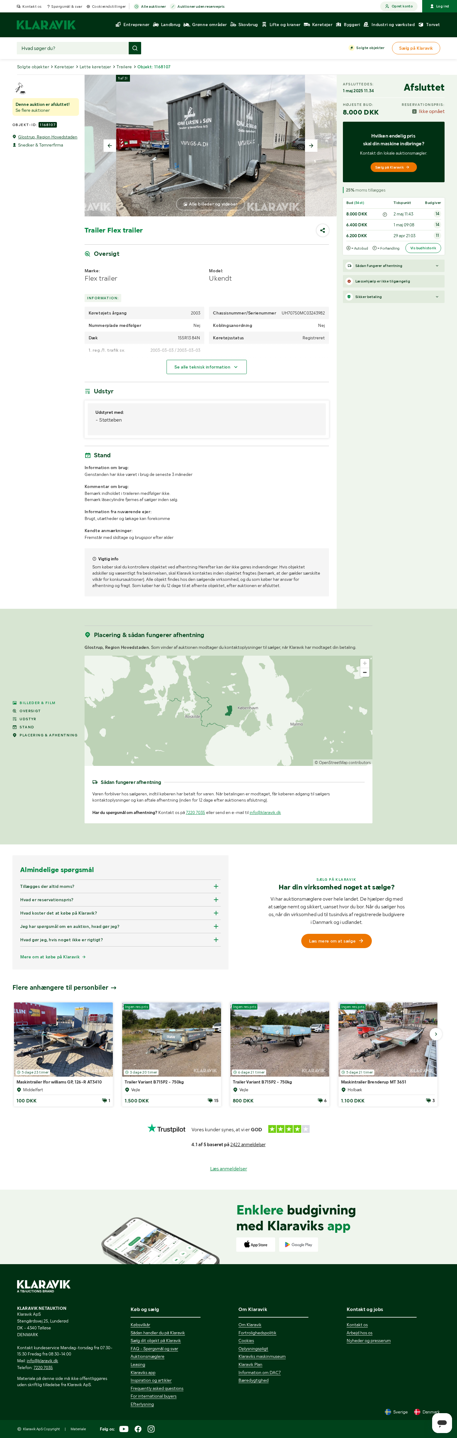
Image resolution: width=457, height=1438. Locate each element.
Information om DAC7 (259, 1372)
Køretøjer (64, 66)
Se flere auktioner (33, 110)
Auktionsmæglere (147, 1356)
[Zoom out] (364, 672)
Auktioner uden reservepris (201, 6)
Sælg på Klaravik (389, 167)
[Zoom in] (364, 663)
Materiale (78, 1429)
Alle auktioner (153, 6)
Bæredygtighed (253, 1380)
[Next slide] (311, 145)
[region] (229, 711)
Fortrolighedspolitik (257, 1332)
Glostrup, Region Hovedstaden (47, 136)
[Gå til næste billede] (436, 1034)
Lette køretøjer (95, 66)
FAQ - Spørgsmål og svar (154, 1348)
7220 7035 (195, 812)
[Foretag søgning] (135, 48)
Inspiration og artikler (151, 1380)
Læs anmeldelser (228, 1169)
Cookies (246, 1340)
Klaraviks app (143, 1372)
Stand (27, 727)
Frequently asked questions (157, 1388)
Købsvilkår (140, 1324)
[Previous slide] (110, 145)
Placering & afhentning (49, 735)
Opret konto (402, 6)
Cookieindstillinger (109, 6)
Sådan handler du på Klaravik (158, 1332)
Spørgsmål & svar (66, 6)
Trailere (124, 66)
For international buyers (154, 1396)
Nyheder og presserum (369, 1340)
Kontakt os (32, 6)
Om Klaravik (249, 1324)
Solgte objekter (370, 48)
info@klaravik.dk (265, 812)
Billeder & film (37, 703)
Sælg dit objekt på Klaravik (156, 1340)
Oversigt (30, 711)
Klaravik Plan (250, 1364)
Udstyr (28, 719)
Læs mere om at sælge (332, 940)
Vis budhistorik (423, 248)
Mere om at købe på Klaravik (50, 956)
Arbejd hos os (359, 1332)
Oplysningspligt (253, 1348)
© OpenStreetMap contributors (343, 762)
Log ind (442, 6)
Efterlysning (142, 1404)
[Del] (322, 230)
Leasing (138, 1364)
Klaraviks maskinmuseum (262, 1356)
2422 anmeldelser (247, 1144)
